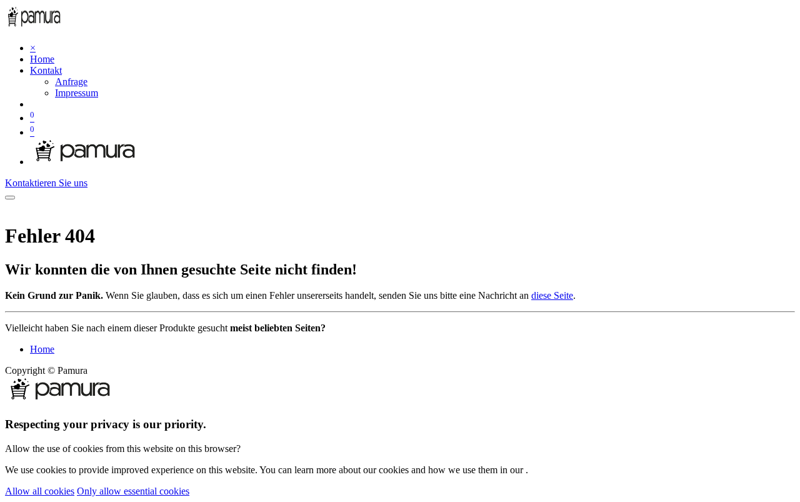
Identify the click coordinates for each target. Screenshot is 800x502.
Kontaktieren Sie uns (46, 183)
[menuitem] (42, 59)
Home (42, 349)
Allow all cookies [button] (39, 491)
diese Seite (552, 295)
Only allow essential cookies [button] (133, 491)
